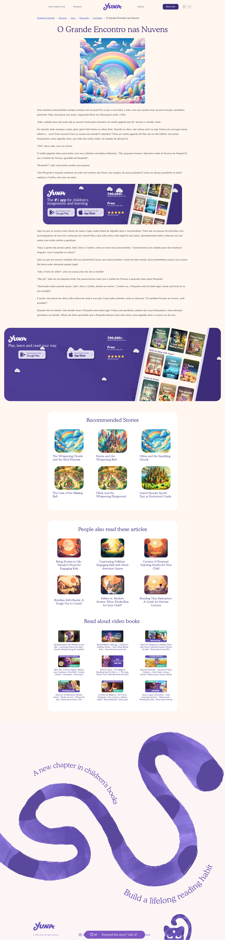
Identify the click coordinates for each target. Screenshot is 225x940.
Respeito (84, 18)
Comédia (97, 18)
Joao (73, 18)
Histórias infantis (46, 18)
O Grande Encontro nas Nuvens (122, 18)
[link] (61, 212)
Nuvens (63, 18)
